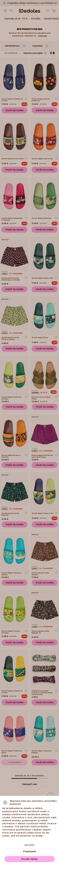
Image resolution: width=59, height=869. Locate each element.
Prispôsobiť (29, 851)
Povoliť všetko (29, 859)
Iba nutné (29, 844)
